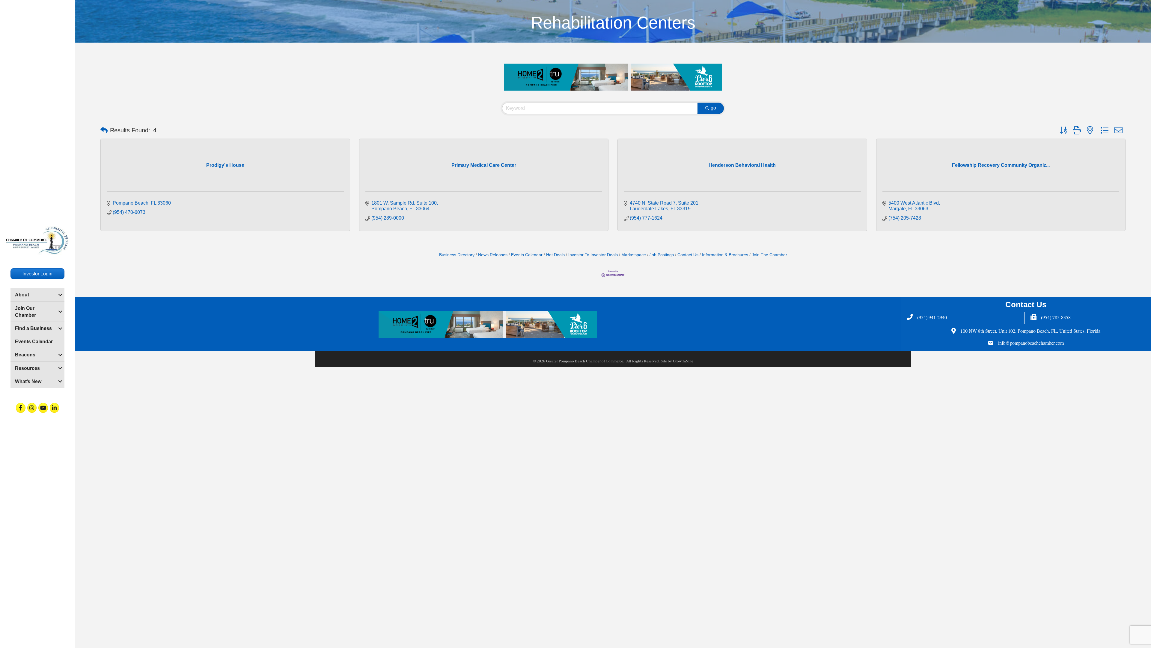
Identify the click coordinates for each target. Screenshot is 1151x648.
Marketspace (633, 255)
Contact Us (687, 255)
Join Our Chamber (25, 312)
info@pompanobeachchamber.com (1031, 343)
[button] (104, 130)
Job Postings (662, 255)
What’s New (28, 381)
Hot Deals (555, 255)
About (22, 294)
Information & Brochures (725, 255)
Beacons (25, 354)
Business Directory (456, 255)
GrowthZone (683, 361)
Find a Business (33, 328)
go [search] (713, 107)
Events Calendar (34, 341)
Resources (27, 368)
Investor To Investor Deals (593, 255)
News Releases (492, 255)
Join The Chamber (769, 255)
